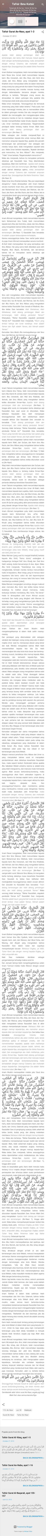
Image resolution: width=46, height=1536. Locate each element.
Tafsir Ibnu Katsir (23, 4)
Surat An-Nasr (8, 1415)
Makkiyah (27, 1410)
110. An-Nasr (8, 1410)
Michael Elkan (28, 1531)
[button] (42, 32)
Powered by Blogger (24, 1527)
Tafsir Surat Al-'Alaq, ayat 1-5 (16, 1437)
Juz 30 (18, 1410)
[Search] (42, 4)
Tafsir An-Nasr (23, 1415)
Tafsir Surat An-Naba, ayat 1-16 (17, 1465)
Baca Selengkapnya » (33, 1458)
